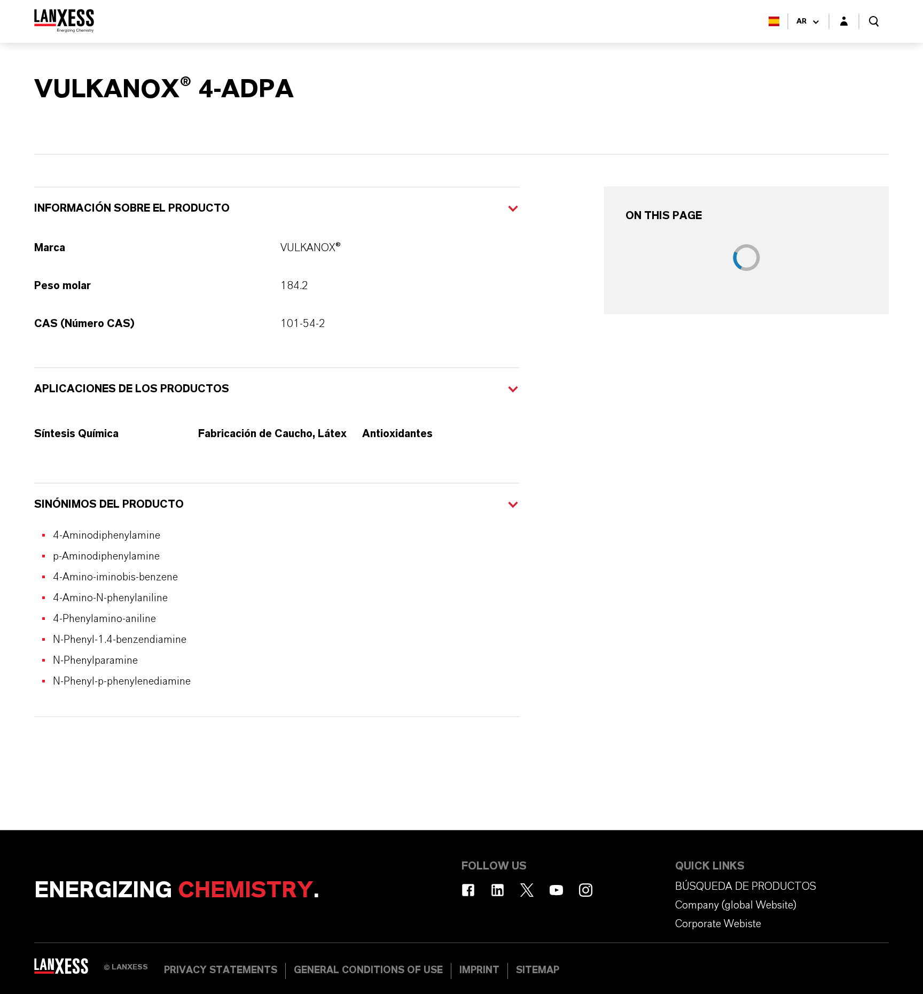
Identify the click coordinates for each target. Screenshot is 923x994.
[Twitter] (527, 890)
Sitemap (537, 970)
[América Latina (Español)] (774, 21)
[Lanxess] (69, 970)
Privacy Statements (220, 970)
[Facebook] (468, 890)
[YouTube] (556, 890)
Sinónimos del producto (109, 504)
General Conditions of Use (368, 970)
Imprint (479, 970)
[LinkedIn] (497, 890)
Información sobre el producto (132, 208)
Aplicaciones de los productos (131, 389)
